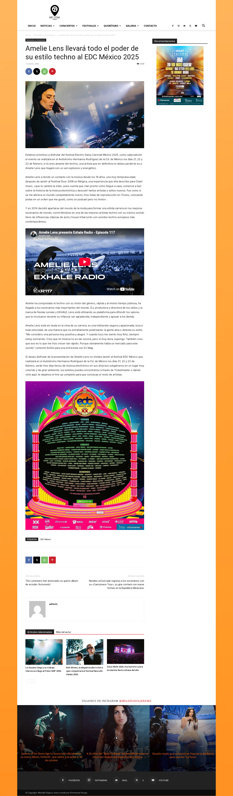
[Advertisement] (145, 12)
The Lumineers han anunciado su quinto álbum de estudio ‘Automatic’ (51, 582)
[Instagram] (178, 26)
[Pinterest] (52, 71)
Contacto (150, 25)
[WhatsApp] (44, 71)
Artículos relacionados (39, 632)
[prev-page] (27, 681)
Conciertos (67, 25)
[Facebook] (172, 26)
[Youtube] (196, 26)
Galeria (131, 25)
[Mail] (184, 26)
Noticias (46, 25)
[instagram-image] (50, 738)
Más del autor (63, 632)
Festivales (89, 25)
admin (53, 604)
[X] (190, 26)
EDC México (45, 539)
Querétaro (111, 25)
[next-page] (33, 681)
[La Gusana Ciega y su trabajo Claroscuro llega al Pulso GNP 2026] (44, 652)
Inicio (32, 25)
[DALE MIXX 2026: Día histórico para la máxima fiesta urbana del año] (125, 651)
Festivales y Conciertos (44, 35)
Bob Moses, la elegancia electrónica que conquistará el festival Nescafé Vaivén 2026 (84, 671)
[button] (203, 26)
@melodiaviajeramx (135, 701)
